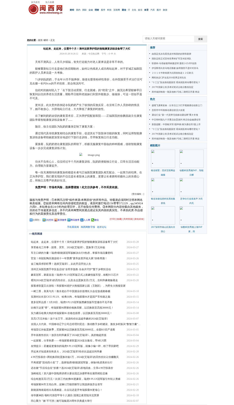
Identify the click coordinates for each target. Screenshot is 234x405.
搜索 (200, 39)
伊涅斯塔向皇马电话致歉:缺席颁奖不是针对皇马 (175, 68)
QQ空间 (49, 220)
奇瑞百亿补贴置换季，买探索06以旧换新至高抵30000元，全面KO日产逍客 (73, 329)
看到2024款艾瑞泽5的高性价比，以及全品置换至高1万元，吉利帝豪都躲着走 (74, 280)
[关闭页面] (128, 219)
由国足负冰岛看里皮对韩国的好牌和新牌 (171, 54)
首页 (40, 40)
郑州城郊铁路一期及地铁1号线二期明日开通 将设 (175, 92)
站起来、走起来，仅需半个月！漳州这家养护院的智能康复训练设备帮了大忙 (74, 242)
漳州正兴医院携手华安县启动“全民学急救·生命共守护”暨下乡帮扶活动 (71, 269)
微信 (96, 220)
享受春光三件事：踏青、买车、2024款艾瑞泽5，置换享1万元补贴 (68, 247)
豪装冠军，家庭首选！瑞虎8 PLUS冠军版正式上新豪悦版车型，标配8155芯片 (75, 274)
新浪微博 (62, 220)
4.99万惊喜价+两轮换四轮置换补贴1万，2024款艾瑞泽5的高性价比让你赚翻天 (75, 357)
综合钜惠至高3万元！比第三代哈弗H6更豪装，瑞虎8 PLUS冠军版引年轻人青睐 (75, 379)
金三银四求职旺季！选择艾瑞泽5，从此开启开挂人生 (61, 264)
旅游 (165, 10)
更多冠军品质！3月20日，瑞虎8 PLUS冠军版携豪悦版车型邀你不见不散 (71, 302)
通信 (124, 10)
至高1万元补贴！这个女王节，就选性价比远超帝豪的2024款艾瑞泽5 (69, 318)
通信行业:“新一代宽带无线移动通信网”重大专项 (175, 115)
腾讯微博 (75, 220)
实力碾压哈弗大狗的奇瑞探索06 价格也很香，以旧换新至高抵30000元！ (71, 313)
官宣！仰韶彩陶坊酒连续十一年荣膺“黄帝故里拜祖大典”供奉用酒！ (69, 258)
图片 (159, 10)
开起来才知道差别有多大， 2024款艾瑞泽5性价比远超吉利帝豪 (66, 351)
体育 (146, 10)
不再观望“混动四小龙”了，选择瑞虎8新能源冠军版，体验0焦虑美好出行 (71, 362)
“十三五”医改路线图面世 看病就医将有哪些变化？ (176, 82)
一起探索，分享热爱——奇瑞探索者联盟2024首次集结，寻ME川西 (68, 340)
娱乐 (140, 10)
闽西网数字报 (88, 227)
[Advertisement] (117, 27)
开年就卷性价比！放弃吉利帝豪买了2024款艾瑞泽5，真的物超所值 (68, 335)
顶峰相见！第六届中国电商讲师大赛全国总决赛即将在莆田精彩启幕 (69, 373)
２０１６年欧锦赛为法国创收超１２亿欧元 (172, 73)
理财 (97, 10)
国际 (84, 10)
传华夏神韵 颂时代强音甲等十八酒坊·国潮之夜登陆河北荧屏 (65, 395)
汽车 (152, 10)
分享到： (37, 220)
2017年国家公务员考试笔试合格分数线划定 (172, 87)
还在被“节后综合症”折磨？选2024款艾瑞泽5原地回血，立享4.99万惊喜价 (72, 368)
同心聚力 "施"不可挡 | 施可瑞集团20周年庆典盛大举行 (61, 401)
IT (129, 10)
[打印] (113, 219)
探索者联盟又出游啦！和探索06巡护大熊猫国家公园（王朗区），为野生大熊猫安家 (78, 285)
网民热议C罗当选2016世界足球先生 (169, 77)
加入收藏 (49, 2)
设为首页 (35, 2)
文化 (134, 10)
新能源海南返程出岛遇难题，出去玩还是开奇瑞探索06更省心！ (67, 390)
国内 (78, 10)
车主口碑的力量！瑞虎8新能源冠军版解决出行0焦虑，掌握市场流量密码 (72, 253)
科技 (109, 10)
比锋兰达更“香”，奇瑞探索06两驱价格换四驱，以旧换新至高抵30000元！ (72, 307)
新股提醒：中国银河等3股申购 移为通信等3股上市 (176, 124)
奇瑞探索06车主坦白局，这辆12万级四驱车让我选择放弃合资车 (67, 384)
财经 (72, 10)
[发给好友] (139, 219)
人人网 (87, 220)
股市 (103, 10)
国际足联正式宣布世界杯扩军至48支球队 (171, 58)
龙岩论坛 (101, 227)
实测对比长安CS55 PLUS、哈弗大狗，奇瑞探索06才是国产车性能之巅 (70, 296)
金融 (90, 10)
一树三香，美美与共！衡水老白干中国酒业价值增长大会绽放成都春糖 (70, 291)
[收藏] (119, 219)
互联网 (116, 10)
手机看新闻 (73, 227)
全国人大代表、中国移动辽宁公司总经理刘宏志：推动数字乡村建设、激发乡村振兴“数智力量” (84, 324)
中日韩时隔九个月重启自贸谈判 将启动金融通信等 (176, 119)
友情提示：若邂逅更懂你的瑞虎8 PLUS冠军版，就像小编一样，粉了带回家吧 (75, 346)
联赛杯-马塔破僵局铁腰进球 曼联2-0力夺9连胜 (174, 63)
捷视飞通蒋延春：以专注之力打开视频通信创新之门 (177, 105)
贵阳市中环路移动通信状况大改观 (168, 110)
